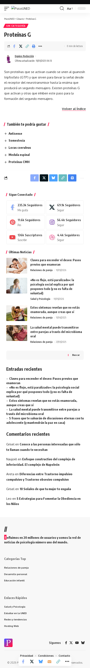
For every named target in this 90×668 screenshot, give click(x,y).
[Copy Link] (27, 46)
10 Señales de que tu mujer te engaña (45, 489)
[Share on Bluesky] (40, 661)
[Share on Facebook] (14, 46)
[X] (65, 207)
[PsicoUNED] (20, 8)
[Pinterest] (25, 222)
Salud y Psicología (40, 298)
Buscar (76, 355)
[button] (7, 8)
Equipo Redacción (24, 56)
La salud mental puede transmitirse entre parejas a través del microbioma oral (56, 332)
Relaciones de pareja (41, 270)
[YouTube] (77, 643)
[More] (40, 46)
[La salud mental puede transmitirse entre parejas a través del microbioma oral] (16, 333)
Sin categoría (16, 26)
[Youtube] (25, 237)
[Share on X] (21, 46)
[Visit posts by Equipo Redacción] (8, 58)
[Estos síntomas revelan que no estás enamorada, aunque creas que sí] (16, 313)
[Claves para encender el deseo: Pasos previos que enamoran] (16, 266)
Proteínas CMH (19, 162)
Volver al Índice (74, 109)
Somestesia (17, 140)
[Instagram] (65, 222)
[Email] (49, 661)
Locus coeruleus (20, 147)
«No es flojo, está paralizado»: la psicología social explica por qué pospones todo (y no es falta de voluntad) (42, 391)
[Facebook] (25, 207)
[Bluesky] (83, 643)
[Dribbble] (65, 237)
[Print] (34, 46)
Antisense (15, 133)
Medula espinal (19, 155)
